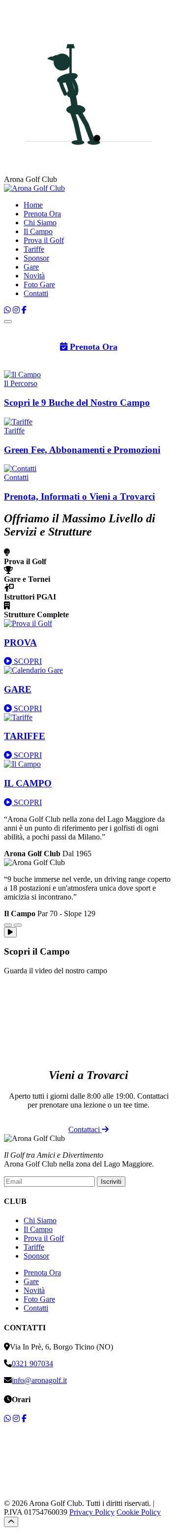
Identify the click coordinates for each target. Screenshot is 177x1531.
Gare (31, 267)
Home (33, 205)
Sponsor (36, 258)
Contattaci (85, 1129)
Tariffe (34, 249)
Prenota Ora (42, 214)
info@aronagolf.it (39, 1380)
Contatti (36, 293)
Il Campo (38, 231)
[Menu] (8, 321)
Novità (34, 275)
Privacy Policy (92, 1512)
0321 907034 (32, 1363)
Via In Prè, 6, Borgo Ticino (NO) (61, 1347)
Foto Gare (39, 284)
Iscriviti (111, 1181)
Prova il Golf (44, 240)
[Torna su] (11, 1522)
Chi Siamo (40, 222)
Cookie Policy (139, 1512)
